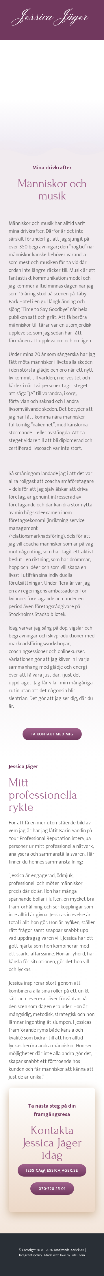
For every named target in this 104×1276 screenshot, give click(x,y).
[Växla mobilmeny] (93, 30)
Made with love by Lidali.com (64, 1254)
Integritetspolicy (30, 1254)
